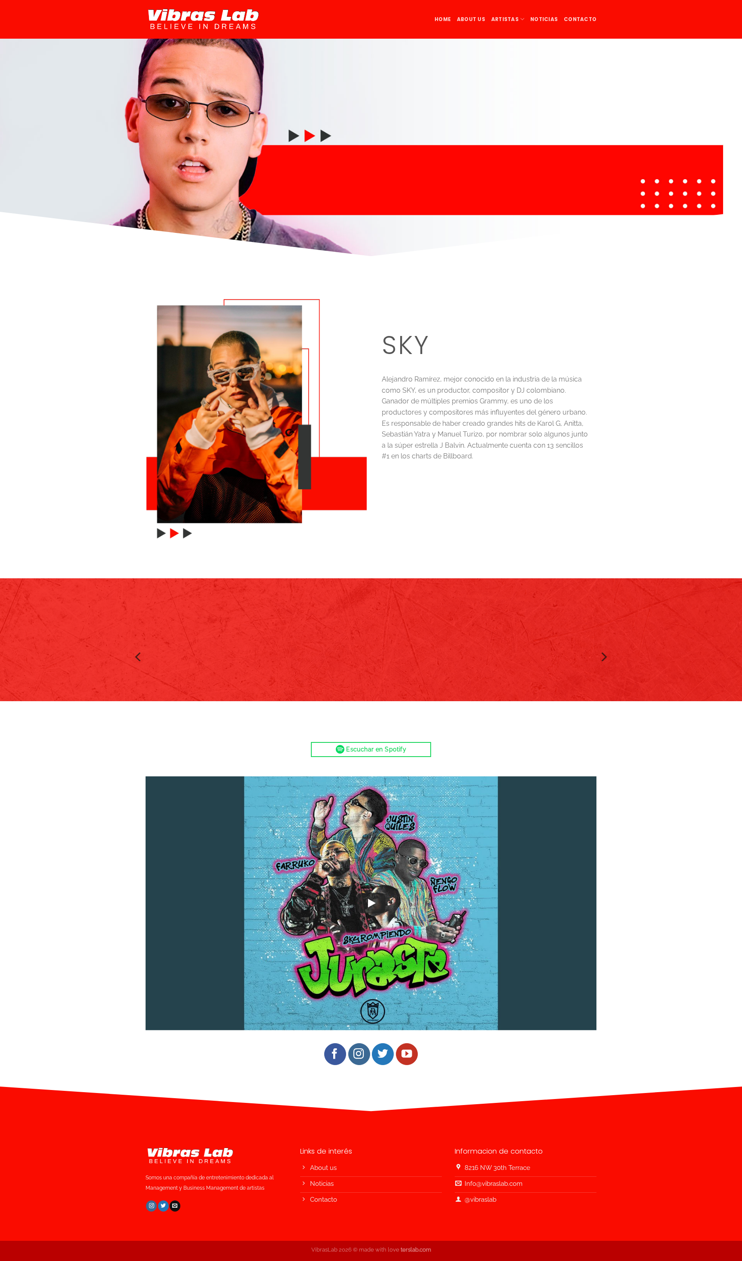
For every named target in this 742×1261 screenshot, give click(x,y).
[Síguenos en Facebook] (335, 1054)
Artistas (505, 19)
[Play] (371, 903)
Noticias (544, 19)
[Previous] (138, 656)
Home (443, 19)
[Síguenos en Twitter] (383, 1054)
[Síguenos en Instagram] (359, 1054)
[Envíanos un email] (175, 1206)
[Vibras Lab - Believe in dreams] (204, 19)
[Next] (603, 656)
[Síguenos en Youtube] (407, 1054)
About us (471, 19)
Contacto (580, 19)
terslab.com (416, 1249)
